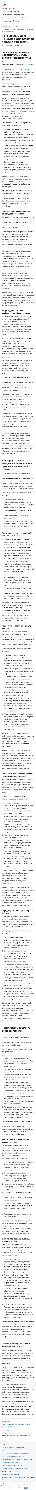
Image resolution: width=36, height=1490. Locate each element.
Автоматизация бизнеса (10, 21)
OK (26, 1488)
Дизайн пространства (9, 8)
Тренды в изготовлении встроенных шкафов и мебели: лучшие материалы (16, 1432)
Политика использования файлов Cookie (16, 1453)
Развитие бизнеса (21, 18)
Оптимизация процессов (10, 12)
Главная (4, 27)
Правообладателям (8, 1459)
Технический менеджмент (10, 1474)
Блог (3, 1444)
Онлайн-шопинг (7, 18)
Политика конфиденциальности (13, 1456)
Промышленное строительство (13, 15)
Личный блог (13, 27)
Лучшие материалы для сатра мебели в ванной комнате (16, 1424)
